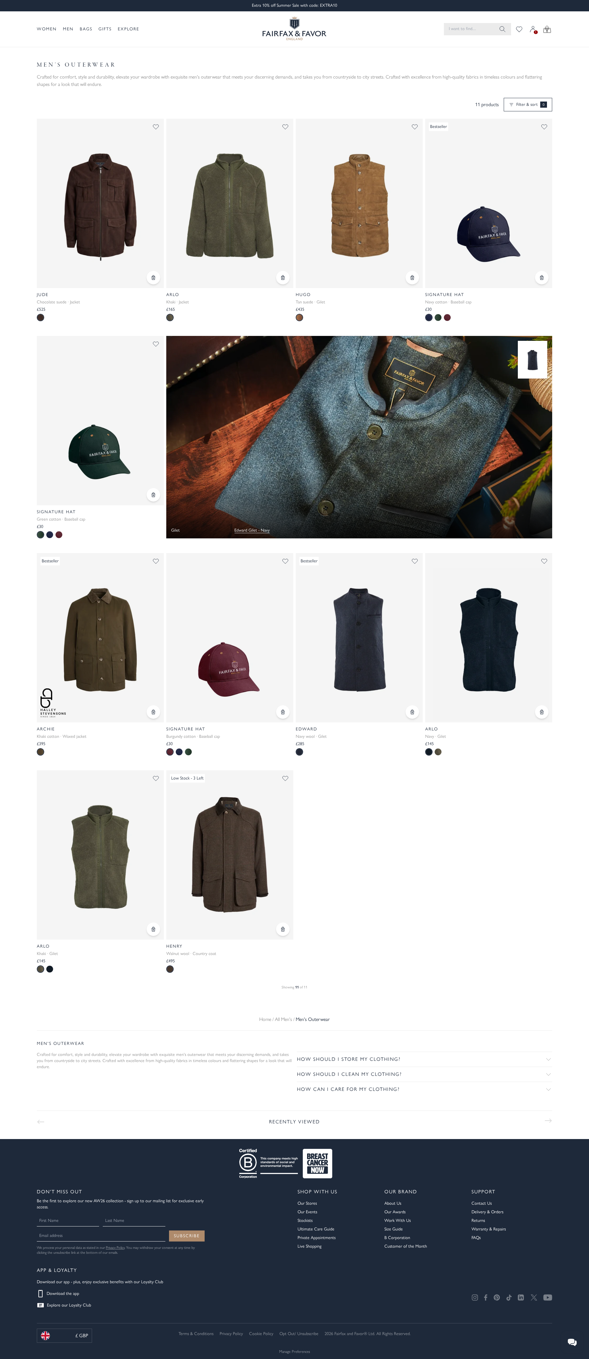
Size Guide (393, 1229)
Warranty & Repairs (489, 1229)
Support (483, 1192)
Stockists (305, 1220)
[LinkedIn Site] (521, 1297)
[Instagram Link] (475, 1297)
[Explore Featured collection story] (359, 437)
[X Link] (534, 1297)
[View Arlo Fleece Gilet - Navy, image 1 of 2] (488, 637)
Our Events (307, 1212)
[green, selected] (40, 534)
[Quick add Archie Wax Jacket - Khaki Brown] (153, 712)
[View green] (438, 317)
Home (265, 1019)
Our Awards (395, 1212)
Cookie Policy (261, 1333)
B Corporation (397, 1237)
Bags (86, 29)
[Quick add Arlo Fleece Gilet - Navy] (542, 712)
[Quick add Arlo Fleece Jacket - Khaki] (283, 277)
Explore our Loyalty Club (69, 1305)
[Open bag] (547, 29)
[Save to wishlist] (156, 126)
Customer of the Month (405, 1246)
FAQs (476, 1237)
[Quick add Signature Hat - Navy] (542, 277)
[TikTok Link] (509, 1297)
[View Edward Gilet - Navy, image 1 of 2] (359, 637)
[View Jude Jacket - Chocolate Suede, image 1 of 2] (100, 203)
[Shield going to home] (294, 29)
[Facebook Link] (485, 1297)
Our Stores (307, 1203)
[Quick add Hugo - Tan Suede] (412, 277)
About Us (392, 1203)
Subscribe (187, 1235)
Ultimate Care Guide (316, 1229)
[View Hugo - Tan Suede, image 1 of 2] (359, 203)
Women (47, 29)
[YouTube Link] (547, 1297)
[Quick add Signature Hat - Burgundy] (283, 712)
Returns (478, 1220)
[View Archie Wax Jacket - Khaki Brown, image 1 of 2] (100, 637)
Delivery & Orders (487, 1212)
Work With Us (397, 1220)
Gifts (105, 29)
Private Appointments (317, 1237)
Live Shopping (309, 1246)
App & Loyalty (57, 1270)
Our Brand (400, 1192)
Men (68, 29)
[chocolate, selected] (40, 317)
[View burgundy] (447, 317)
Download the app (63, 1293)
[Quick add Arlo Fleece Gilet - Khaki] (153, 929)
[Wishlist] (519, 29)
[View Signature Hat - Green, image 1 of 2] (100, 420)
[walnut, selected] (170, 969)
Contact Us (482, 1203)
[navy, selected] (429, 317)
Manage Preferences (294, 1351)
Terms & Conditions (196, 1333)
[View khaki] (438, 752)
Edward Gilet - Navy (252, 530)
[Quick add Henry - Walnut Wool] (283, 929)
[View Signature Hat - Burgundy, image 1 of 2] (229, 637)
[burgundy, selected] (170, 752)
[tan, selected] (299, 317)
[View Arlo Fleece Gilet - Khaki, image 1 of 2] (100, 855)
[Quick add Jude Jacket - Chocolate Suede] (153, 277)
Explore (128, 29)
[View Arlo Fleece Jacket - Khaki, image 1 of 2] (229, 203)
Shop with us (317, 1192)
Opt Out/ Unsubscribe (298, 1333)
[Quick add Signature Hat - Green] (153, 495)
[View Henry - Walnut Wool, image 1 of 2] (229, 855)
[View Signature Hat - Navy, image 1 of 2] (488, 203)
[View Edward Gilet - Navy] (532, 360)
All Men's (283, 1019)
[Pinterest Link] (497, 1297)
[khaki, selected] (170, 317)
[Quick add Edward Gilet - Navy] (412, 712)
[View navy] (49, 534)
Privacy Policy (115, 1247)
